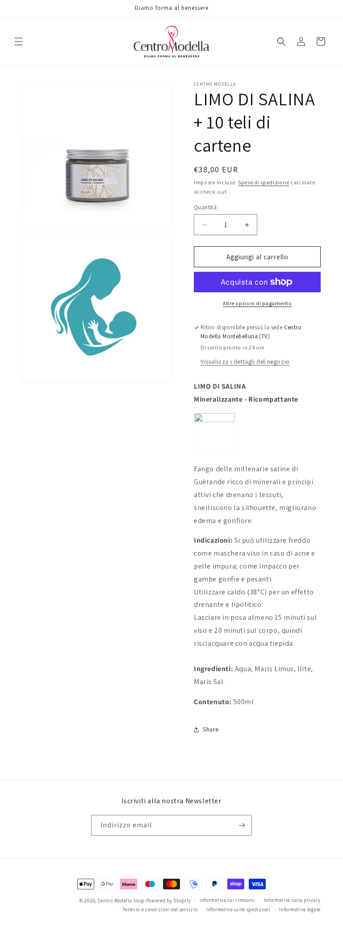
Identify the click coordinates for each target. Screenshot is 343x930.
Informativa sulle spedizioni (238, 909)
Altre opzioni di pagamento (257, 303)
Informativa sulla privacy (292, 900)
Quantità (205, 207)
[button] (19, 41)
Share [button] (211, 729)
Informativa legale (300, 909)
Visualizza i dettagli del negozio (245, 361)
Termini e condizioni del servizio (160, 909)
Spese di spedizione (263, 182)
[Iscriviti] (241, 825)
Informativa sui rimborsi (227, 900)
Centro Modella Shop (121, 900)
